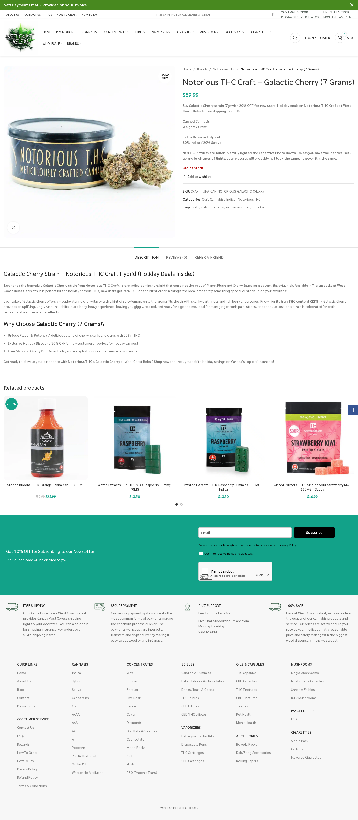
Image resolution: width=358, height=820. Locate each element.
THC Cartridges (192, 752)
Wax (130, 672)
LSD (294, 719)
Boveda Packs (246, 744)
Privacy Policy (27, 769)
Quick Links (27, 664)
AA (74, 731)
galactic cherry (212, 207)
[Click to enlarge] (13, 228)
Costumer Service (33, 719)
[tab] (146, 254)
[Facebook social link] (272, 14)
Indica (230, 199)
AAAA (76, 714)
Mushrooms (301, 664)
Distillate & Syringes (142, 731)
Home (187, 69)
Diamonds (134, 722)
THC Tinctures (246, 689)
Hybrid (76, 681)
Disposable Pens (194, 744)
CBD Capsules (246, 681)
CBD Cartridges (192, 760)
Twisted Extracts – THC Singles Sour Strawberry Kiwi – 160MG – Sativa (312, 487)
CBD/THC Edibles (194, 714)
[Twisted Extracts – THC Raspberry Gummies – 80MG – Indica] (223, 438)
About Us (24, 681)
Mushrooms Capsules (307, 681)
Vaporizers (191, 727)
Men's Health (246, 722)
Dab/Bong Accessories (253, 752)
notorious (234, 207)
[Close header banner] (352, 5)
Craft (75, 706)
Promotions (26, 706)
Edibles (187, 664)
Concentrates (140, 664)
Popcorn (78, 747)
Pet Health (244, 714)
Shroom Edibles (303, 689)
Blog (20, 689)
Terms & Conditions (32, 785)
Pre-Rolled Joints (85, 756)
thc (247, 207)
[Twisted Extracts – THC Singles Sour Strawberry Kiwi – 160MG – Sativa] (312, 438)
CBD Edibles (190, 706)
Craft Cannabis (213, 199)
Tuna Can (259, 207)
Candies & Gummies (196, 672)
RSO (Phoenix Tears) (142, 772)
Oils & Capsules (250, 664)
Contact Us (25, 727)
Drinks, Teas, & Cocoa (197, 689)
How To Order (27, 752)
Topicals (242, 706)
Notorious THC (224, 69)
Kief (129, 756)
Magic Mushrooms (305, 672)
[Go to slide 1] (176, 504)
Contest (23, 697)
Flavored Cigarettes (306, 757)
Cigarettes (301, 732)
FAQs (21, 736)
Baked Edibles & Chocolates (202, 681)
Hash (130, 764)
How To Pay (25, 760)
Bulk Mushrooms (304, 697)
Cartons (297, 749)
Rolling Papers (247, 760)
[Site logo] (21, 37)
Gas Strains (80, 697)
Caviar (131, 714)
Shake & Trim (81, 764)
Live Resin (134, 697)
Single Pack (299, 740)
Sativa (76, 689)
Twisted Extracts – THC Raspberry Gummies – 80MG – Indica (223, 487)
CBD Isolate (135, 739)
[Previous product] (340, 69)
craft (195, 207)
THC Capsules (246, 672)
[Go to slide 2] (181, 504)
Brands (202, 69)
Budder (132, 681)
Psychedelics (302, 711)
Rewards (23, 744)
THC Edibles (190, 697)
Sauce (131, 706)
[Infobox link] (300, 14)
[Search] (295, 38)
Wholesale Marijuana (87, 772)
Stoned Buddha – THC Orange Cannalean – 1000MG (46, 484)
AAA (75, 722)
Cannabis (80, 664)
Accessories (247, 736)
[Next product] (351, 69)
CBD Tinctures (246, 697)
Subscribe (314, 532)
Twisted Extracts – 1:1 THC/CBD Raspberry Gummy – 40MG (134, 487)
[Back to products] (346, 69)
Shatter (132, 689)
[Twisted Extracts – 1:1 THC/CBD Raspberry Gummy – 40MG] (135, 438)
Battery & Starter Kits (197, 736)
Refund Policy (27, 777)
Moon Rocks (136, 747)
